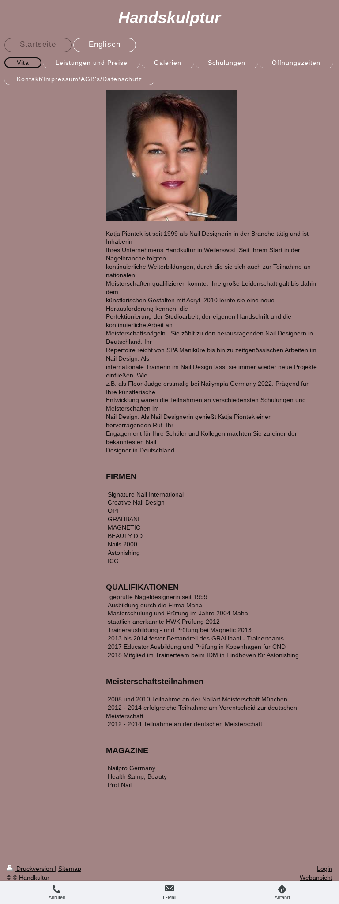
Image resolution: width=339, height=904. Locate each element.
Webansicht (316, 877)
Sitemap (69, 868)
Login (324, 868)
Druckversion (35, 868)
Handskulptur (169, 17)
